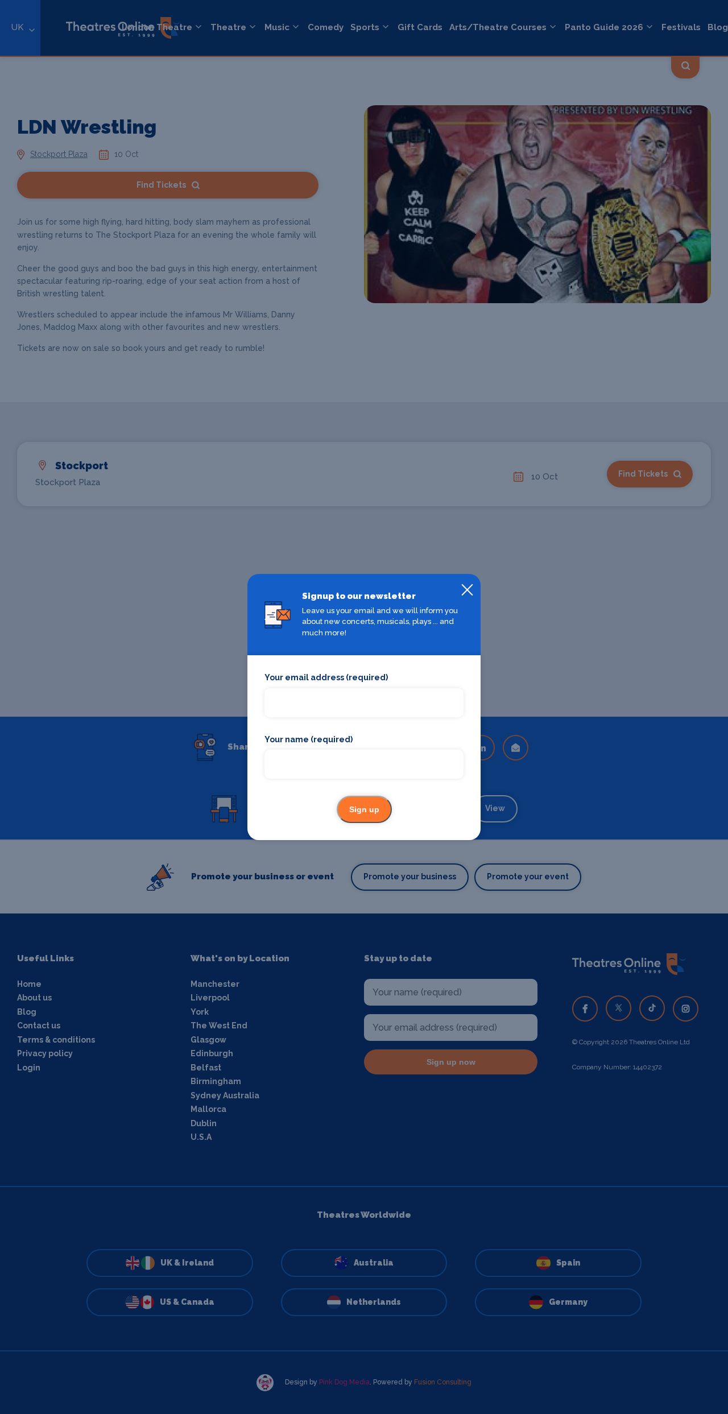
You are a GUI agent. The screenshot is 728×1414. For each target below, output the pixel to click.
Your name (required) (308, 739)
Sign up (364, 809)
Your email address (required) (326, 677)
